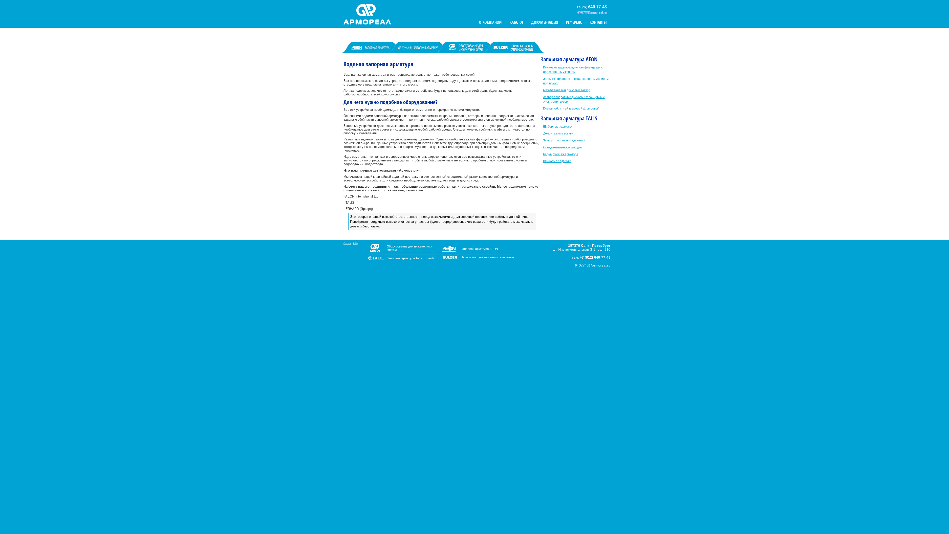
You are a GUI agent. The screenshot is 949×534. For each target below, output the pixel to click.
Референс (574, 22)
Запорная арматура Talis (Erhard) (410, 258)
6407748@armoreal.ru (592, 12)
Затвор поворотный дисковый (564, 140)
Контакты (598, 22)
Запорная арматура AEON (569, 59)
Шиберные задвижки (557, 126)
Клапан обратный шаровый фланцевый (571, 108)
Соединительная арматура (562, 147)
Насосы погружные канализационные (487, 257)
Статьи (347, 243)
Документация (544, 22)
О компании (490, 22)
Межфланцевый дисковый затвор (566, 90)
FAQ (355, 243)
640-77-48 (597, 6)
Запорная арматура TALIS (569, 118)
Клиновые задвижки (557, 161)
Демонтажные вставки (559, 133)
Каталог (516, 22)
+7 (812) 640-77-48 (595, 257)
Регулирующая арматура (560, 154)
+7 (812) (582, 7)
